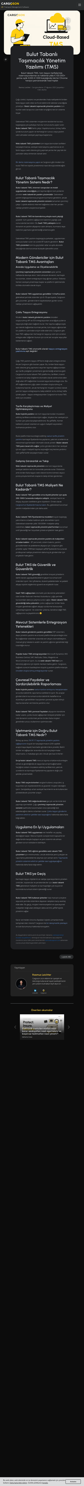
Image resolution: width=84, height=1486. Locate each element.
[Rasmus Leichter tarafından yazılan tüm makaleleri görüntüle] (21, 983)
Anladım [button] (73, 1481)
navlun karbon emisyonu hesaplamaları (50, 689)
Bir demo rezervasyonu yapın (28, 162)
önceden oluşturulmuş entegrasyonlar (32, 670)
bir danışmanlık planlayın (56, 923)
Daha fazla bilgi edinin (18, 1483)
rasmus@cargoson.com (52, 940)
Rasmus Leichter (24, 87)
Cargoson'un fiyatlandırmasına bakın (31, 505)
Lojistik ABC (66, 957)
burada (45, 1483)
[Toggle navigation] (80, 5)
